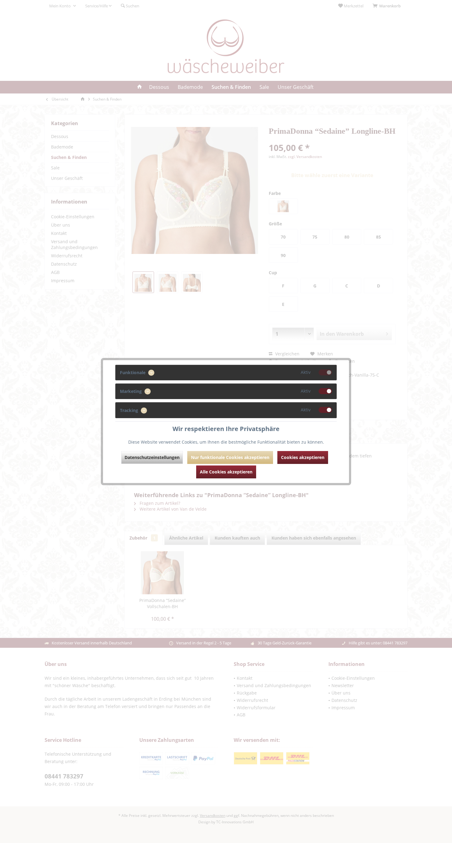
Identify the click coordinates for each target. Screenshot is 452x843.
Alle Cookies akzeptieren (226, 472)
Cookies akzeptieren (302, 457)
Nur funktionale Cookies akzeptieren (230, 457)
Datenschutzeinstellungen (152, 457)
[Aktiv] (325, 372)
